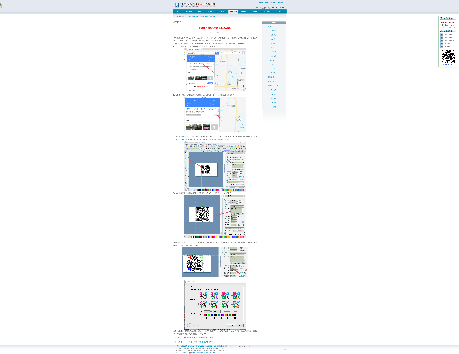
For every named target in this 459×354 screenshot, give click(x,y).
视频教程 (271, 77)
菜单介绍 (273, 31)
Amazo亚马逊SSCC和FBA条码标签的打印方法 (198, 342)
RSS (256, 8)
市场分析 (273, 94)
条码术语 (273, 73)
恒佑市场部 (447, 43)
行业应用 (273, 90)
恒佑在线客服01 (448, 34)
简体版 (261, 2)
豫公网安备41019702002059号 (200, 353)
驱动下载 (271, 81)
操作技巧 (273, 47)
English (274, 2)
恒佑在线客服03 (448, 40)
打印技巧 (213, 16)
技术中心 (197, 16)
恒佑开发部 (447, 46)
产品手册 (271, 26)
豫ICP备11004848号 (182, 353)
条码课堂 (205, 16)
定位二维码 (223, 44)
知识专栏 (273, 98)
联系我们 (281, 2)
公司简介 (283, 349)
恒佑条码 (189, 16)
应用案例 (273, 107)
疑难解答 (273, 103)
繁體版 (267, 2)
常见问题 (273, 56)
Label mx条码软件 (183, 137)
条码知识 (273, 64)
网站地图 (213, 353)
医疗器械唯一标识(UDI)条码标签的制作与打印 (198, 337)
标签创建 (273, 35)
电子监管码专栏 (273, 86)
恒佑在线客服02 (448, 37)
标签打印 (273, 43)
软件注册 (273, 52)
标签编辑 (273, 39)
